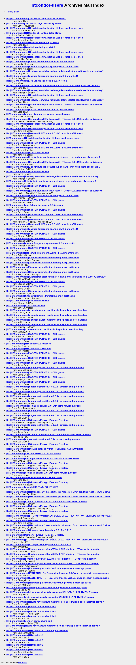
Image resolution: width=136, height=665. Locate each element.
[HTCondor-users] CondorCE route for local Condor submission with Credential (46, 501)
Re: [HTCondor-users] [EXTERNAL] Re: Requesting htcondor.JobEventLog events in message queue (57, 573)
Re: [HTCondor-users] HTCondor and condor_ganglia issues (37, 630)
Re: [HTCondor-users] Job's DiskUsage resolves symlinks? (36, 19)
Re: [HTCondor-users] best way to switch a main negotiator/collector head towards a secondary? (55, 71)
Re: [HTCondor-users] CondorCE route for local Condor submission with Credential (48, 434)
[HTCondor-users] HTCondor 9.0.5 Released (28, 348)
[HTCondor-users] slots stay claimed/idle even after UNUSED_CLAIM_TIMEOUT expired (50, 597)
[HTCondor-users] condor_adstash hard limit (29, 621)
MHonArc (22, 663)
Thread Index (12, 12)
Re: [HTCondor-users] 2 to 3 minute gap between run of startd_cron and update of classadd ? (53, 85)
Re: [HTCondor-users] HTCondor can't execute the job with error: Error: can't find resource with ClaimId (58, 492)
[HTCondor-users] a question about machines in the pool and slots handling (44, 329)
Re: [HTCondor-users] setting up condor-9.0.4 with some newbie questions (44, 406)
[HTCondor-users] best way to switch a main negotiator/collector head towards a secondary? (53, 176)
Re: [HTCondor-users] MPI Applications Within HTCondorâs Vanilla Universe (44, 449)
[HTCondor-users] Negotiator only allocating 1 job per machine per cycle (42, 138)
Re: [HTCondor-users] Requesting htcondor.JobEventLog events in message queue (48, 568)
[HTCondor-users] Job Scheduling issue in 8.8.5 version (34, 205)
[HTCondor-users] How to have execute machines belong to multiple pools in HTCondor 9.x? (53, 626)
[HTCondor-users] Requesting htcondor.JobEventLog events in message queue (46, 587)
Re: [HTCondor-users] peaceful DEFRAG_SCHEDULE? (34, 477)
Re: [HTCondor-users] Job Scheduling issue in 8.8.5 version (36, 81)
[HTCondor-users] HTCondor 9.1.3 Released (28, 344)
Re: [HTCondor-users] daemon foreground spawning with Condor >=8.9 (42, 66)
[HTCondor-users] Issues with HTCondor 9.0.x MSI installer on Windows (42, 253)
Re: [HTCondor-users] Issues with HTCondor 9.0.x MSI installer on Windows (44, 133)
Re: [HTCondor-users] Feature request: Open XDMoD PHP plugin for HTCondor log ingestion (53, 549)
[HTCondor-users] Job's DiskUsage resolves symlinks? (34, 23)
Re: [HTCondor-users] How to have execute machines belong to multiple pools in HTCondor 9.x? (55, 602)
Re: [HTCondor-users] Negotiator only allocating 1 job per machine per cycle (44, 28)
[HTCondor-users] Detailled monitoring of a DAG (30, 47)
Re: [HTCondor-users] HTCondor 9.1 (24, 635)
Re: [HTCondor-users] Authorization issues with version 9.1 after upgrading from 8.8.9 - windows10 (56, 277)
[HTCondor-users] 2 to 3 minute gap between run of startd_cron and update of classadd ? (51, 181)
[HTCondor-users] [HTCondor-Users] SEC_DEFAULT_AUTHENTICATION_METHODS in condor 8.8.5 (57, 540)
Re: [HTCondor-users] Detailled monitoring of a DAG (32, 42)
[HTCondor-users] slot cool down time (25, 305)
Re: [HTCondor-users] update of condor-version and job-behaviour (40, 62)
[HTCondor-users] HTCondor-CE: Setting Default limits (33, 33)
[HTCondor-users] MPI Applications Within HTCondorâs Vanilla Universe (42, 458)
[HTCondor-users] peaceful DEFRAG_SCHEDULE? (32, 487)
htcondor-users (47, 5)
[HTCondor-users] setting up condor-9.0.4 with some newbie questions (42, 473)
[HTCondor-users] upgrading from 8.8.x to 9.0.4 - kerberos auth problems (43, 439)
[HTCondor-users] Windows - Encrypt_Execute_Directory (35, 535)
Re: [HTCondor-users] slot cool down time (27, 152)
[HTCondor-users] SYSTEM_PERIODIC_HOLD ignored (33, 454)
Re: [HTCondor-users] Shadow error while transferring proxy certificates (42, 258)
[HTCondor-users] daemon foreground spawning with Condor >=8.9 (40, 243)
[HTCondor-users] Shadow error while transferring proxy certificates (40, 296)
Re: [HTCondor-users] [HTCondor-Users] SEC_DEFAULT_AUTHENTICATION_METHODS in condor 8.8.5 (59, 516)
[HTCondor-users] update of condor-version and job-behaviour (38, 114)
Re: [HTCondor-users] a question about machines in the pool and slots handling (46, 310)
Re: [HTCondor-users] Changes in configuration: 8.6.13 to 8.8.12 (38, 530)
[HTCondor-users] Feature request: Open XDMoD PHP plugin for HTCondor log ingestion (51, 559)
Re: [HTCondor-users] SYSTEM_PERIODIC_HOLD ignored (35, 143)
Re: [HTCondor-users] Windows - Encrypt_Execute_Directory (37, 420)
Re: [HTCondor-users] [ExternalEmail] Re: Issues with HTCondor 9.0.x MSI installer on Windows (54, 105)
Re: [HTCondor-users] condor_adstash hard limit (31, 607)
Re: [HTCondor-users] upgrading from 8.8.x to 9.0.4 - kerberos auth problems (45, 367)
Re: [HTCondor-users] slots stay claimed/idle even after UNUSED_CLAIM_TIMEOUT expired (52, 563)
